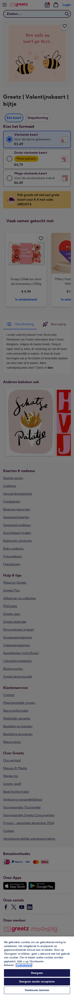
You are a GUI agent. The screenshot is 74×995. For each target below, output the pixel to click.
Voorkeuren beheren (37, 990)
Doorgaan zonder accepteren (37, 981)
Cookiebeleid (24, 965)
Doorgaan (37, 973)
